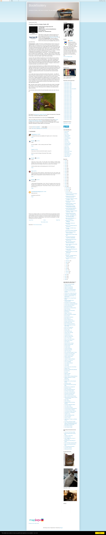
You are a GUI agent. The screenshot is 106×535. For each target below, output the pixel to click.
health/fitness (38, 128)
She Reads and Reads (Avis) (69, 393)
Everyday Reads (67, 345)
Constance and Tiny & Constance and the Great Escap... (71, 194)
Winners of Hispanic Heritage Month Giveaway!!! (70, 232)
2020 (66, 169)
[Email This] (42, 127)
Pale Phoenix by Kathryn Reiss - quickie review (71, 240)
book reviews (34, 128)
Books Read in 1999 (68, 84)
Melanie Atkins (67, 149)
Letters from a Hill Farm (68, 360)
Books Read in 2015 (68, 105)
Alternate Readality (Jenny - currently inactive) (69, 301)
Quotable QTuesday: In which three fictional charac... (70, 204)
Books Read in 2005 (68, 92)
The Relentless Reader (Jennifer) (70, 411)
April (66, 268)
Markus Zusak (66, 148)
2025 (66, 162)
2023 (66, 165)
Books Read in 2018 (68, 109)
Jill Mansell (66, 139)
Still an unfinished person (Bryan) (70, 396)
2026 (66, 160)
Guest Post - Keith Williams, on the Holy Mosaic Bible (70, 216)
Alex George (66, 131)
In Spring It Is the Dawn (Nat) (69, 353)
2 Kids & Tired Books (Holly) (69, 284)
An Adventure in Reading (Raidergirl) (70, 303)
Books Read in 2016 (68, 107)
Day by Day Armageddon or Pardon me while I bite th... (70, 247)
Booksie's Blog (67, 329)
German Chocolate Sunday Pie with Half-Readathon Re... (70, 209)
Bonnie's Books (67, 315)
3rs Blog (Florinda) (67, 285)
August (67, 262)
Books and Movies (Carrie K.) (69, 323)
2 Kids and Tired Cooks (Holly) (69, 432)
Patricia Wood (66, 152)
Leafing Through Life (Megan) (69, 358)
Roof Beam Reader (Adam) (69, 390)
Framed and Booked (68, 348)
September (68, 260)
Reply (32, 137)
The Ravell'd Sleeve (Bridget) (69, 409)
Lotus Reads (66, 365)
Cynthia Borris (66, 136)
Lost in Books (66, 364)
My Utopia (66, 372)
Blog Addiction (66, 311)
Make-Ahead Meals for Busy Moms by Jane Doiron (70, 242)
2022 (66, 166)
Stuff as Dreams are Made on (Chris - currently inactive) (70, 398)
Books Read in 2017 (68, 108)
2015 (66, 177)
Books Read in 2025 (68, 119)
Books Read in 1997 (68, 82)
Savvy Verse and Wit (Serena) (69, 392)
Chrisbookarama (67, 333)
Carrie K (32, 149)
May (66, 266)
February (67, 271)
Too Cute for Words (68, 192)
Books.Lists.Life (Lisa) (68, 328)
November (68, 189)
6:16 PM (36, 149)
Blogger (61, 527)
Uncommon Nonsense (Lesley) (69, 421)
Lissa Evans (66, 145)
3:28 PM (38, 134)
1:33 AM (44, 191)
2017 (66, 174)
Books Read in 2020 (68, 112)
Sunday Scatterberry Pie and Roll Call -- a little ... (71, 245)
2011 (66, 183)
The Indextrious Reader (68, 407)
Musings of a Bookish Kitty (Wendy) (70, 369)
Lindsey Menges (67, 144)
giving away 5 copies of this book (40, 114)
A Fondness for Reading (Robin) (70, 289)
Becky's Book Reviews (68, 306)
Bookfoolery (37, 5)
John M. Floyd (66, 141)
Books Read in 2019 (68, 111)
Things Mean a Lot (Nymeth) (69, 412)
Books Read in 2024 (68, 117)
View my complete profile (67, 56)
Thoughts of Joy (67, 413)
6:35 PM (37, 158)
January (67, 272)
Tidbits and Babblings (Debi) (69, 415)
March (67, 269)
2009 (66, 186)
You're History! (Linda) (68, 427)
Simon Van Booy (67, 155)
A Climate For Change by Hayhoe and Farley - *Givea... (71, 211)
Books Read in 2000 (68, 86)
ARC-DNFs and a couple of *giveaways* (70, 201)
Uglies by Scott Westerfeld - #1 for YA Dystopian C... (70, 219)
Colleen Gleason (67, 135)
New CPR (56, 37)
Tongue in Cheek (67, 417)
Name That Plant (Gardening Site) (70, 442)
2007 (66, 276)
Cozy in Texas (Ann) (67, 337)
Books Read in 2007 (68, 95)
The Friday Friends (67, 405)
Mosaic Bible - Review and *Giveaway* (70, 223)
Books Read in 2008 (68, 96)
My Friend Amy (67, 370)
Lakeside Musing (67, 357)
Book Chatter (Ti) (67, 318)
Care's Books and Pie (68, 331)
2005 (66, 279)
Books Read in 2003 (68, 90)
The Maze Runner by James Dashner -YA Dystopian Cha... (71, 214)
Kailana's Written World (68, 356)
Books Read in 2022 (68, 115)
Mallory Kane (66, 147)
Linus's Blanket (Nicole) (68, 362)
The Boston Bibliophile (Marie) (69, 404)
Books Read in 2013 (68, 103)
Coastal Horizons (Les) (68, 335)
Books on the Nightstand (68, 327)
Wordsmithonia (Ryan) (68, 425)
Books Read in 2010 (68, 99)
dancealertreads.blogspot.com (37, 191)
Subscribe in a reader (67, 123)
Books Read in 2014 (68, 104)
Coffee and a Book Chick (68, 336)
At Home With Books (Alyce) (69, 305)
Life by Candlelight (67, 361)
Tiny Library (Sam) (67, 416)
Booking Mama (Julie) (68, 322)
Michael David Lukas (68, 151)
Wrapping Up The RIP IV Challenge (69, 221)
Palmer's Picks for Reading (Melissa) (70, 376)
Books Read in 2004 (68, 91)
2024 (66, 163)
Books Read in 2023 (68, 116)
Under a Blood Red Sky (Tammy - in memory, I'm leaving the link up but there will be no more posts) (70, 423)
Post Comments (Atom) (38, 224)
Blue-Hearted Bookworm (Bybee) (70, 314)
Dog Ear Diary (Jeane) (68, 340)
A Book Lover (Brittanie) (68, 288)
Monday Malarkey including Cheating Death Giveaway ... (70, 206)
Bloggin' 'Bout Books (68, 313)
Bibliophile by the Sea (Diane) (69, 310)
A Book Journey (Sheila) (68, 286)
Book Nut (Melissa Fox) (68, 319)
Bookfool (33, 140)
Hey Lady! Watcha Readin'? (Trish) (70, 352)
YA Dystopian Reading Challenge (71, 230)
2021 (66, 168)
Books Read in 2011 (67, 100)
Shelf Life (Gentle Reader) (69, 394)
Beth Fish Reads (67, 309)
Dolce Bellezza (67, 341)
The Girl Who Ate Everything (69, 446)
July (66, 263)
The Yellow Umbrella (68, 447)
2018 (66, 172)
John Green (66, 140)
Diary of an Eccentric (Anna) (69, 339)
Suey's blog (66, 399)
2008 (66, 274)
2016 (66, 175)
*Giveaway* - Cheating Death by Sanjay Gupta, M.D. (71, 256)
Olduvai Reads (67, 374)
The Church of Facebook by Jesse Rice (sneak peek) (70, 237)
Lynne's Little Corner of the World (70, 366)
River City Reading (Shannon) (69, 389)
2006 (66, 277)
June (67, 265)
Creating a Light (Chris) (68, 435)
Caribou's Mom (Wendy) (68, 332)
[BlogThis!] (43, 127)
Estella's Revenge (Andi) (68, 344)
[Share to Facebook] (45, 127)
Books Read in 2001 (68, 87)
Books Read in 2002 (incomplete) (70, 88)
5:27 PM (37, 140)
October (67, 190)
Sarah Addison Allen (67, 153)
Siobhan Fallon (67, 156)
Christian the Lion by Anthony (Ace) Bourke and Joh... (70, 197)
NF (41, 128)
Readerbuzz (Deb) (67, 383)
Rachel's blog (66, 379)
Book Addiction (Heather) (68, 317)
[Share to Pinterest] (46, 127)
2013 (66, 180)
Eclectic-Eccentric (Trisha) (69, 343)
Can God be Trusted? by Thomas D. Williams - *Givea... (71, 199)
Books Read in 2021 (68, 113)
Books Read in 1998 (68, 83)
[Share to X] (44, 127)
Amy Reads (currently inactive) (69, 302)
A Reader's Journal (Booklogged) (70, 294)
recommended (44, 128)
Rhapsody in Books (67, 388)
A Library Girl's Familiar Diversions (70, 293)
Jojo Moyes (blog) (67, 143)
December (68, 187)
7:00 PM (37, 179)
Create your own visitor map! (34, 523)
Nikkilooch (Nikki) (67, 373)
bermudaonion (34, 134)
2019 (66, 171)
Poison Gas (52, 37)
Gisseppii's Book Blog (68, 349)
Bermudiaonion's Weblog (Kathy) (70, 307)
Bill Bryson (66, 132)
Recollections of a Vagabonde (69, 386)
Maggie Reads (67, 368)
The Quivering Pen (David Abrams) (70, 408)
